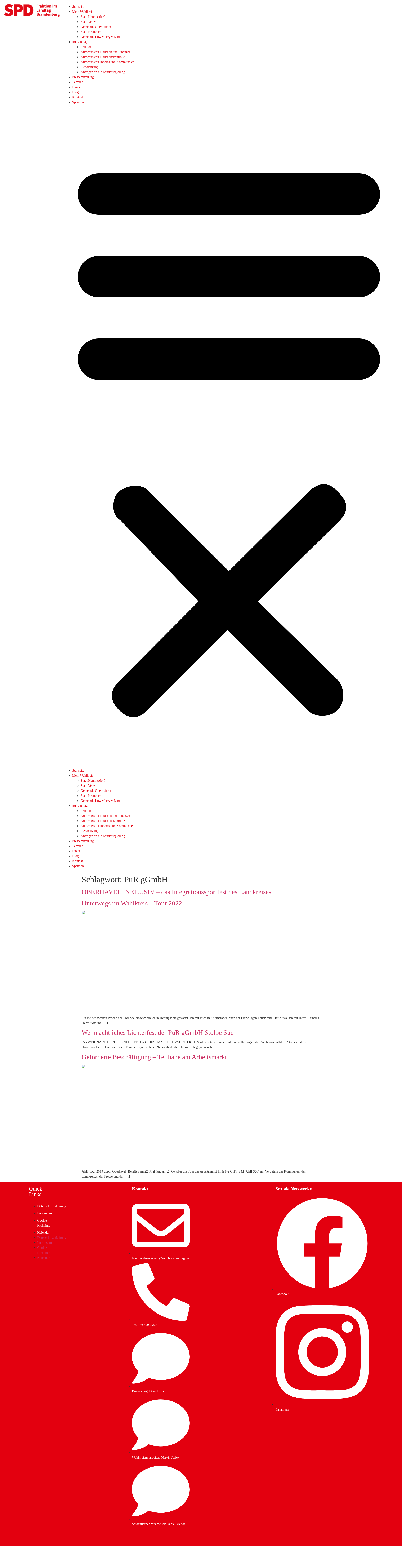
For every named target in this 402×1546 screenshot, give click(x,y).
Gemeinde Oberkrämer (96, 26)
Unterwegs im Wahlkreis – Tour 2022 (132, 903)
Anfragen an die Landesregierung (103, 72)
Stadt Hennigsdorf (93, 16)
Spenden (78, 102)
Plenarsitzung (89, 67)
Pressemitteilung (83, 77)
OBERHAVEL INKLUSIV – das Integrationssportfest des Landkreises (176, 892)
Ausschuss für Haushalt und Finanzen (106, 52)
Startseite (78, 6)
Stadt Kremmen (91, 32)
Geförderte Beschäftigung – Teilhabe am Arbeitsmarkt (154, 1057)
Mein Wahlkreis (82, 11)
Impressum (44, 1213)
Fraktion (86, 47)
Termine (77, 82)
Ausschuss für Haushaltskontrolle (103, 57)
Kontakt (77, 97)
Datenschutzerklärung (51, 1206)
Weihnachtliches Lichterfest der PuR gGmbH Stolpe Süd (158, 1032)
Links (76, 87)
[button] (229, 436)
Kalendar (43, 1232)
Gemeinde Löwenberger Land (101, 37)
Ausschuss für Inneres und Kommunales (107, 62)
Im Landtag (80, 42)
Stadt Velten (89, 21)
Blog (75, 92)
